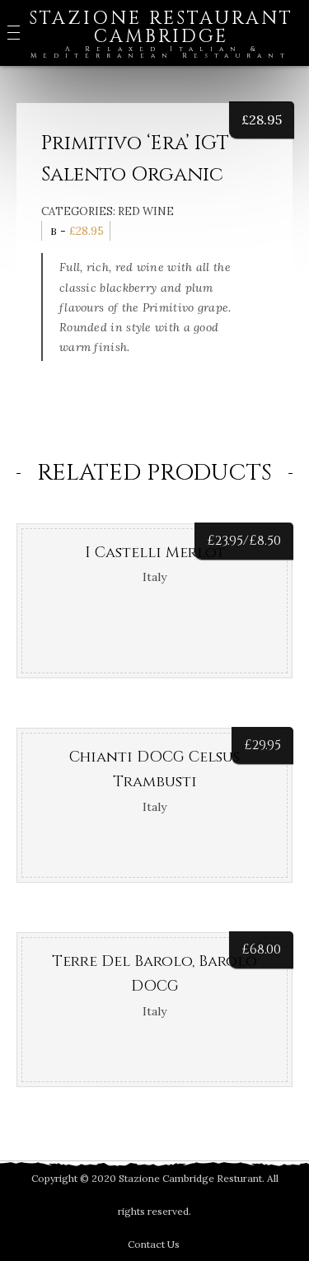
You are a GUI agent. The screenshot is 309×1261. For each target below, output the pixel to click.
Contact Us (154, 1244)
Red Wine (146, 211)
